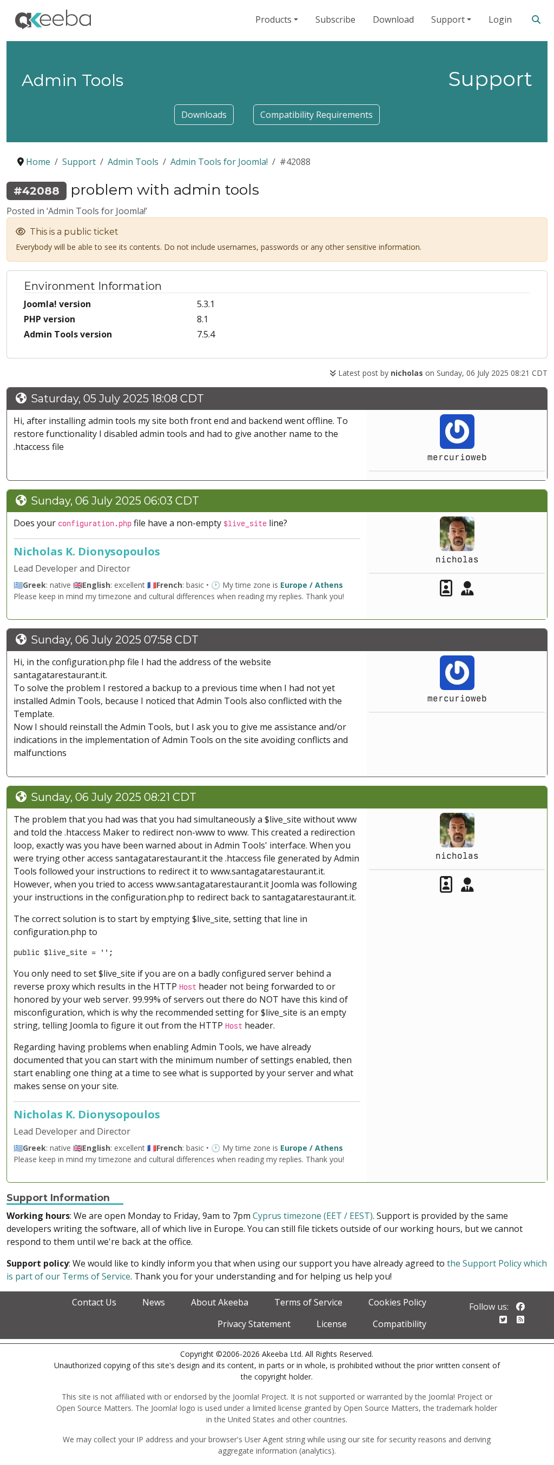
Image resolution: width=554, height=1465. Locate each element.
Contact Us (94, 1302)
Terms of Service (308, 1302)
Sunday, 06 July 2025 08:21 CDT (113, 797)
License (331, 1324)
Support (448, 19)
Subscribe (335, 19)
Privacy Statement (254, 1324)
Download (393, 19)
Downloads (204, 115)
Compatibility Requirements (316, 115)
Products (273, 19)
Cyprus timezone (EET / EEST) (313, 1216)
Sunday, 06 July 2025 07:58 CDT (115, 639)
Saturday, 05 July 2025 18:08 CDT (117, 398)
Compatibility (399, 1324)
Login (500, 19)
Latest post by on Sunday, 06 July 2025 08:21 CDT (442, 373)
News (153, 1302)
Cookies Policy (397, 1302)
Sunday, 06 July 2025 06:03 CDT (115, 500)
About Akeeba (219, 1302)
